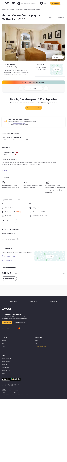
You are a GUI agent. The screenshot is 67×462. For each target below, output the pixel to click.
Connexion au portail (20, 322)
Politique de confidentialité (17, 394)
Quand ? (34, 88)
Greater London (19, 9)
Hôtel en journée (13, 301)
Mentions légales (5, 394)
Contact (36, 340)
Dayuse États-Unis (6, 361)
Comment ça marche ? (9, 233)
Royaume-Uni (5, 9)
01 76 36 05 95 (8, 260)
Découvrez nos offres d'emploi (8, 349)
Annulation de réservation (40, 346)
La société (4, 340)
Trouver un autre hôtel (33, 108)
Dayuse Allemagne (6, 370)
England (12, 9)
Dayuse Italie (4, 364)
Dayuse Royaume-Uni (7, 358)
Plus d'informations (9, 221)
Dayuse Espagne (5, 367)
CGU (27, 394)
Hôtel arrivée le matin (53, 301)
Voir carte (57, 69)
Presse (3, 346)
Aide (36, 343)
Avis (3, 343)
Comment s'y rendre (10, 256)
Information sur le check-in (10, 239)
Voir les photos (58, 57)
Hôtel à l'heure (33, 301)
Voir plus (4, 170)
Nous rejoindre (7, 322)
